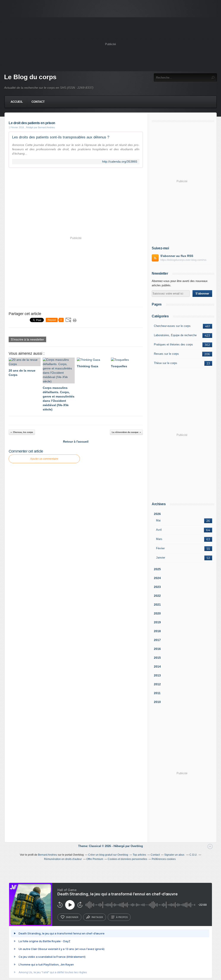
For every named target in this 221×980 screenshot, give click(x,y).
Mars (159, 539)
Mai (158, 520)
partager (97, 917)
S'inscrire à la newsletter (27, 339)
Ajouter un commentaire (44, 458)
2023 (157, 587)
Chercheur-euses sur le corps (172, 326)
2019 (157, 622)
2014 (157, 666)
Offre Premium (94, 859)
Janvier (160, 557)
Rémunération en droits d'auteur (63, 859)
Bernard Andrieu (47, 854)
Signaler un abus (174, 854)
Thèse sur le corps (165, 363)
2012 (157, 684)
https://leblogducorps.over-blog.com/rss (183, 259)
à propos (122, 917)
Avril (159, 529)
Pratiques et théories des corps (173, 344)
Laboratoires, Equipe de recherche (175, 335)
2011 (157, 693)
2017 (157, 640)
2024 (157, 578)
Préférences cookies (164, 859)
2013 (157, 675)
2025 (157, 569)
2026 (157, 514)
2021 (157, 604)
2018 (157, 631)
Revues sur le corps (166, 353)
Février (160, 548)
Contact (38, 101)
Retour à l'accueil (75, 441)
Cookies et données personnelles (127, 859)
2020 (157, 613)
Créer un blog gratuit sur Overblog (108, 854)
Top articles (139, 854)
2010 (157, 702)
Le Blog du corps (30, 77)
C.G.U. (193, 854)
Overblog (137, 846)
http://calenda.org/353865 (119, 161)
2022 (157, 595)
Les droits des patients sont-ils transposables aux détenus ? (60, 137)
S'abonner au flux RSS (176, 256)
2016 (157, 649)
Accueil (17, 101)
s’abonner (72, 917)
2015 (157, 657)
